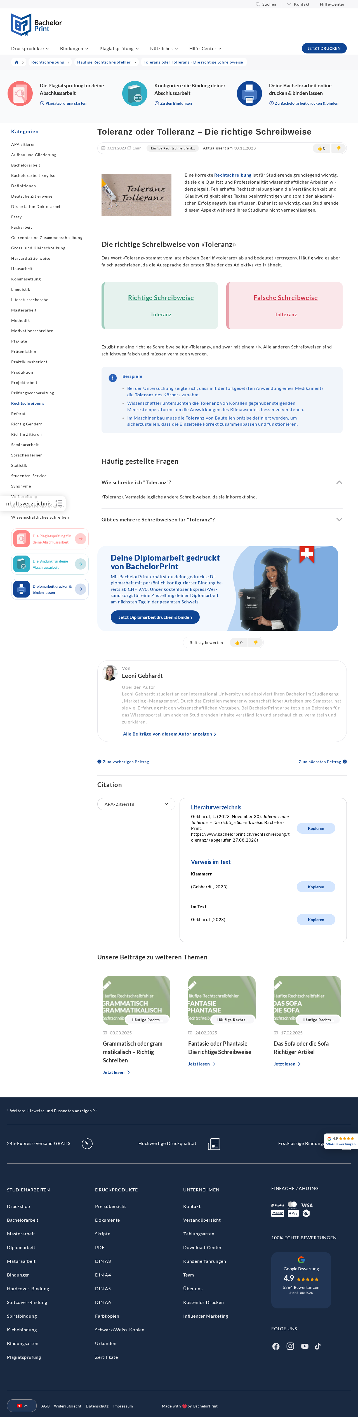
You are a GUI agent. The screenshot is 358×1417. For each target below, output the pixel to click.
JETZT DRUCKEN (324, 48)
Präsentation (23, 351)
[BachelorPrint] (36, 34)
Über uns (192, 1288)
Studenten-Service (29, 475)
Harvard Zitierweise (30, 258)
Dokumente (107, 1219)
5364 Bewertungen (301, 1287)
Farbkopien (107, 1315)
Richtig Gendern (27, 423)
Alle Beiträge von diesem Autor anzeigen (167, 733)
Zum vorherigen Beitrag (126, 761)
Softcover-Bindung (27, 1302)
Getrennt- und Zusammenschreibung (47, 237)
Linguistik (20, 289)
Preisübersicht (110, 1206)
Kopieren (316, 828)
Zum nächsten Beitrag (320, 761)
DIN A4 (103, 1274)
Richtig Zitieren (26, 434)
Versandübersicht (202, 1219)
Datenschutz (97, 1406)
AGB (45, 1406)
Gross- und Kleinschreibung (38, 247)
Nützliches (161, 48)
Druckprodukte (27, 48)
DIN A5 (103, 1288)
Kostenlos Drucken (203, 1302)
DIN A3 (103, 1261)
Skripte (102, 1233)
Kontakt (302, 4)
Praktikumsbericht (29, 361)
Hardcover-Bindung (28, 1288)
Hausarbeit (22, 268)
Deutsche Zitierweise (32, 196)
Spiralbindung (22, 1315)
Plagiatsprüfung (117, 48)
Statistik (19, 465)
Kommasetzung (26, 279)
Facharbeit (21, 227)
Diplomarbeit (21, 1247)
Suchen (269, 4)
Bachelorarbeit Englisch (34, 175)
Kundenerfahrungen (204, 1261)
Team (188, 1274)
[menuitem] (19, 1406)
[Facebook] (275, 1345)
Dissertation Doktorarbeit (36, 206)
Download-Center (202, 1247)
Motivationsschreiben (32, 330)
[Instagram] (290, 1345)
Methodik (20, 320)
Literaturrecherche (29, 299)
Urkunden (105, 1343)
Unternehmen (201, 1189)
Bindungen (71, 48)
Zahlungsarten (198, 1233)
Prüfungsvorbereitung (32, 392)
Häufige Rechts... (147, 1020)
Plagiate (19, 341)
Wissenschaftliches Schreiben (40, 517)
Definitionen (23, 185)
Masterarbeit (24, 310)
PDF (99, 1247)
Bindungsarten (22, 1343)
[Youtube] (304, 1345)
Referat (18, 413)
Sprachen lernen (27, 455)
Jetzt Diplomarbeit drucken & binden (155, 617)
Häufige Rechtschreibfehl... (172, 148)
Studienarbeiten (28, 1189)
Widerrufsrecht (67, 1406)
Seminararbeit (25, 444)
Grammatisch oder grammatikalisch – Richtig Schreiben (133, 1052)
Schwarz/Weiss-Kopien (120, 1329)
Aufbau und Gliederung (33, 154)
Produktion (22, 372)
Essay (16, 216)
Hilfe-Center (332, 4)
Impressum (123, 1406)
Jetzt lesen (113, 1072)
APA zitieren (23, 144)
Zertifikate (106, 1357)
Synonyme (21, 486)
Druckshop (18, 1206)
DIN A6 (103, 1302)
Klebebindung (22, 1329)
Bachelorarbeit (25, 165)
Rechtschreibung (27, 403)
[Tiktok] (318, 1345)
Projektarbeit (24, 382)
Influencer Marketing (205, 1315)
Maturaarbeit (21, 1261)
